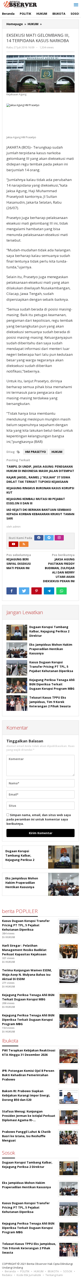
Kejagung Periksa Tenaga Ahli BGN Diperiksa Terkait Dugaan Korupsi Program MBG (52, 684)
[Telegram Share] (49, 590)
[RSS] (23, 544)
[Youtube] (13, 544)
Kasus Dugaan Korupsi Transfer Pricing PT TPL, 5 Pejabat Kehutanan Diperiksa (51, 666)
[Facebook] (38, 537)
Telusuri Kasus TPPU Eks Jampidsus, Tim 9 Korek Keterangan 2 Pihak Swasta (50, 702)
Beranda (10, 1271)
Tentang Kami (54, 1275)
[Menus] (76, 5)
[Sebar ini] (11, 590)
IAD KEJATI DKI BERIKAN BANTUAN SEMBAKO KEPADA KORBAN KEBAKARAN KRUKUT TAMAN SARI (40, 514)
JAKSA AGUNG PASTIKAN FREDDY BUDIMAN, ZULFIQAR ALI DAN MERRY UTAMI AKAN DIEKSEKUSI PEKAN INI (59, 568)
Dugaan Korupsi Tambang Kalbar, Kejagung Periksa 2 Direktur (49, 631)
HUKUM (57, 452)
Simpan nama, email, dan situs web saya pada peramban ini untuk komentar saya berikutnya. (38, 819)
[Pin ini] (36, 590)
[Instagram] (59, 537)
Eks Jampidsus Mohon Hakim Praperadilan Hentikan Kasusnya (50, 649)
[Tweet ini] (24, 590)
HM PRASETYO (35, 452)
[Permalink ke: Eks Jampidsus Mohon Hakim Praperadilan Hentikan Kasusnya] (16, 650)
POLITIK (24, 1271)
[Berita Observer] (20, 4)
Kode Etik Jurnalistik (29, 1275)
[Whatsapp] (61, 590)
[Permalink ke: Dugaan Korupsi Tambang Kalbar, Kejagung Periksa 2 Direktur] (16, 632)
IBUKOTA (53, 1271)
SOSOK (67, 1271)
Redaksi (7, 1275)
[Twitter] (49, 537)
